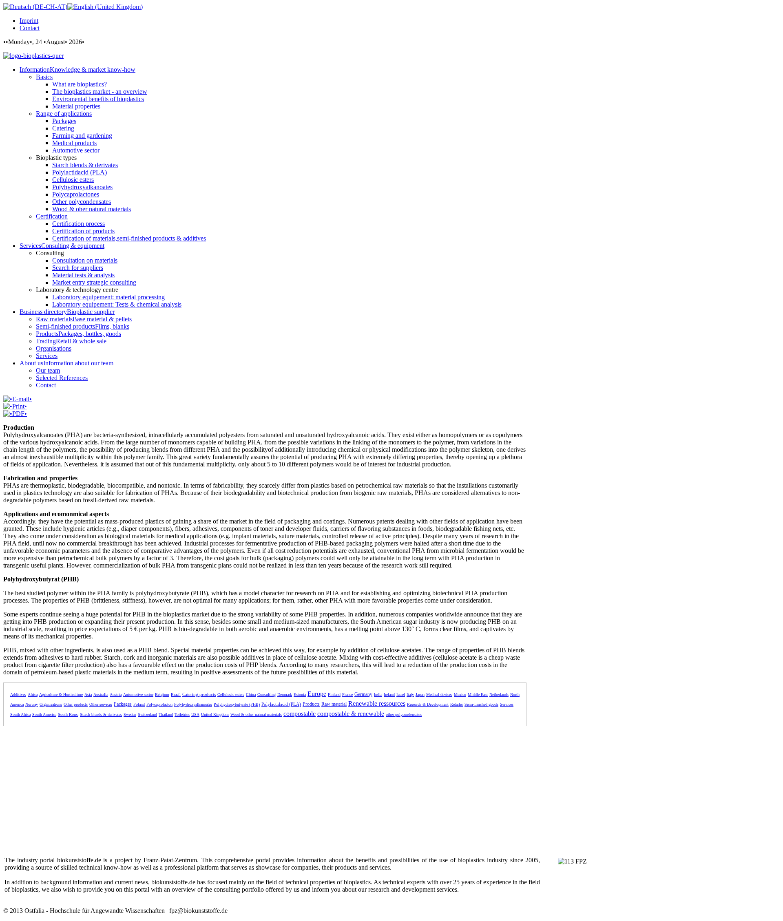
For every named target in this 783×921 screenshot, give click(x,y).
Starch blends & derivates (101, 714)
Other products (76, 704)
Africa (33, 694)
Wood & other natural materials (256, 714)
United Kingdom (215, 714)
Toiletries (182, 714)
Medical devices (439, 694)
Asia (88, 694)
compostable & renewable (350, 713)
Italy (410, 694)
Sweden (130, 714)
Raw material (334, 704)
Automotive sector (138, 694)
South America (44, 714)
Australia (100, 694)
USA (195, 714)
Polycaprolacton (159, 704)
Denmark (284, 694)
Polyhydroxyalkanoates (193, 704)
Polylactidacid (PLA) (281, 704)
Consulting (266, 694)
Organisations (51, 704)
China (251, 694)
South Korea (68, 714)
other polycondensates (404, 714)
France (347, 694)
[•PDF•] (15, 413)
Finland (334, 694)
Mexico (460, 694)
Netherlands (499, 694)
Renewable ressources (376, 703)
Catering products (199, 694)
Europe (316, 693)
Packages (123, 704)
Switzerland (147, 714)
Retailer (456, 704)
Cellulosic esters (230, 694)
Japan (420, 694)
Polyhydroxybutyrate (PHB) (237, 704)
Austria (116, 694)
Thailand (166, 714)
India (378, 694)
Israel (400, 694)
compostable (299, 713)
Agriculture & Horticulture (61, 694)
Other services (100, 704)
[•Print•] (15, 406)
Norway (31, 704)
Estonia (300, 694)
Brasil (176, 694)
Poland (139, 704)
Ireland (389, 694)
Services (506, 704)
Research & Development (428, 704)
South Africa (20, 714)
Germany (363, 694)
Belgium (162, 694)
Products (311, 704)
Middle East (478, 694)
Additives (18, 694)
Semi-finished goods (481, 704)
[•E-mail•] (17, 398)
